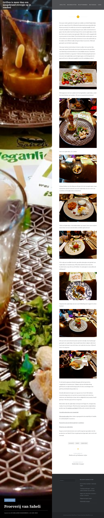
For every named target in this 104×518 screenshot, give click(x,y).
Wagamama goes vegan (86, 498)
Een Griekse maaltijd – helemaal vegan (88, 484)
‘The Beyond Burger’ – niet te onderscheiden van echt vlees (87, 489)
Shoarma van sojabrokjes (66, 427)
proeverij (71, 443)
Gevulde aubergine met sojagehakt (69, 412)
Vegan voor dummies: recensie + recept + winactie (88, 494)
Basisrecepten (71, 4)
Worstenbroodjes (64, 416)
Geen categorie (9, 500)
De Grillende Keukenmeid (19, 513)
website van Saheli (72, 408)
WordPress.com (89, 515)
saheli (77, 443)
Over (99, 4)
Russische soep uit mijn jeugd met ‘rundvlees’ (71, 422)
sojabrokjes (84, 443)
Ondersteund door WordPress (70, 515)
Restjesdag (92, 4)
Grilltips (63, 4)
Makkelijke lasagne (85, 501)
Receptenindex (82, 4)
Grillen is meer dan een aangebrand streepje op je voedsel (17, 5)
